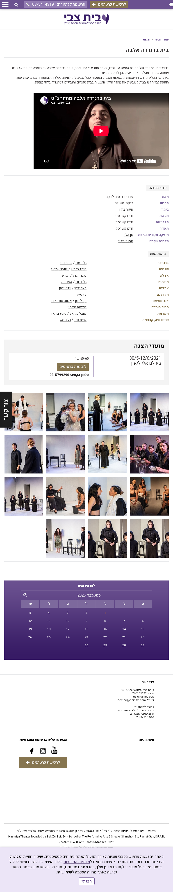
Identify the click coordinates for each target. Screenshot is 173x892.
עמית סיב (66, 262)
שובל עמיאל (59, 269)
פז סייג (81, 294)
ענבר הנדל (79, 275)
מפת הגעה (146, 739)
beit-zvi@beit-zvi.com (132, 700)
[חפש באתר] (16, 4)
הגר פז (64, 275)
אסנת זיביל (125, 241)
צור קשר (6, 409)
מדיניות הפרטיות (77, 862)
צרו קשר (148, 682)
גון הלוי (128, 234)
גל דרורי (80, 281)
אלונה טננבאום (61, 300)
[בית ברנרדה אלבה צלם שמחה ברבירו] (149, 412)
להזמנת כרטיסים (72, 367)
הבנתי (87, 881)
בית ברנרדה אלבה (147, 50)
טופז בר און (78, 269)
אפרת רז (66, 281)
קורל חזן (80, 300)
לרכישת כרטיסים (112, 4)
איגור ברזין (126, 209)
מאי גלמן (80, 288)
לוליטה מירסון (77, 307)
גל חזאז (80, 262)
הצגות (147, 39)
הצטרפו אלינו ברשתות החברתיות (43, 739)
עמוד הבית (162, 39)
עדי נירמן (65, 288)
